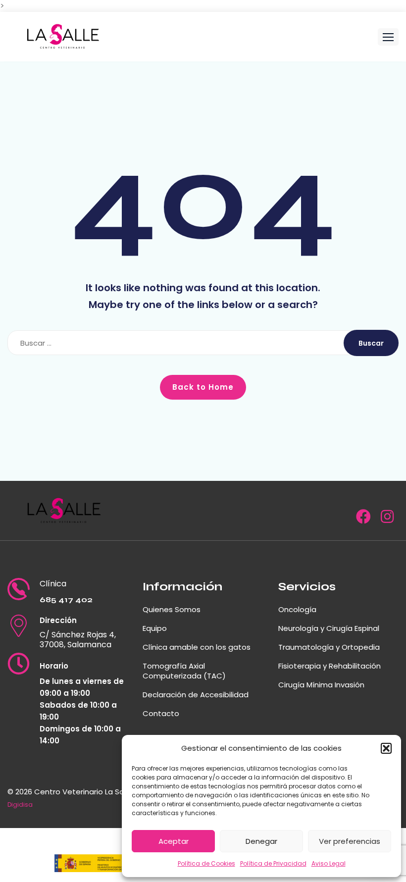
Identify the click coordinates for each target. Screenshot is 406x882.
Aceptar (173, 841)
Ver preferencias (349, 841)
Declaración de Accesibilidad (196, 694)
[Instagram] (387, 519)
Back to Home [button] (203, 387)
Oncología (297, 609)
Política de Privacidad (273, 863)
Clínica (53, 584)
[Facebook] (363, 519)
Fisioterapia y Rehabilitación (329, 666)
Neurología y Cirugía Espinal (328, 628)
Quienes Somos (172, 609)
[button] (386, 748)
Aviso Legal (328, 863)
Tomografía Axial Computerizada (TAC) (184, 671)
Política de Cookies (206, 863)
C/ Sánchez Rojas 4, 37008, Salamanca (78, 640)
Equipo (155, 628)
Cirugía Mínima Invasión (321, 684)
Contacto (161, 713)
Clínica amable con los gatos (197, 647)
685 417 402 (66, 599)
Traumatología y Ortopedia (329, 647)
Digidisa (20, 804)
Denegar (261, 841)
